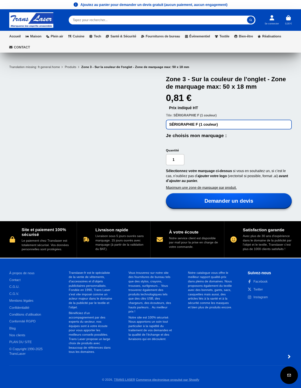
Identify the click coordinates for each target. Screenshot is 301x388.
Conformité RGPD (22, 321)
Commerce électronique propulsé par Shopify (167, 379)
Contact (14, 280)
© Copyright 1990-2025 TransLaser (26, 351)
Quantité (172, 150)
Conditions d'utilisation (25, 314)
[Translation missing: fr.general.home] (31, 20)
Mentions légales (21, 300)
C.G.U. (14, 287)
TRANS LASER (124, 379)
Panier (288, 20)
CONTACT (22, 47)
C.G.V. (14, 294)
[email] (289, 375)
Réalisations (271, 36)
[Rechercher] (251, 20)
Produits (70, 67)
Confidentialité (19, 307)
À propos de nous (22, 273)
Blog (12, 328)
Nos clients (17, 335)
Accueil (15, 36)
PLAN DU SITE (20, 342)
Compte (272, 20)
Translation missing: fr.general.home (34, 67)
